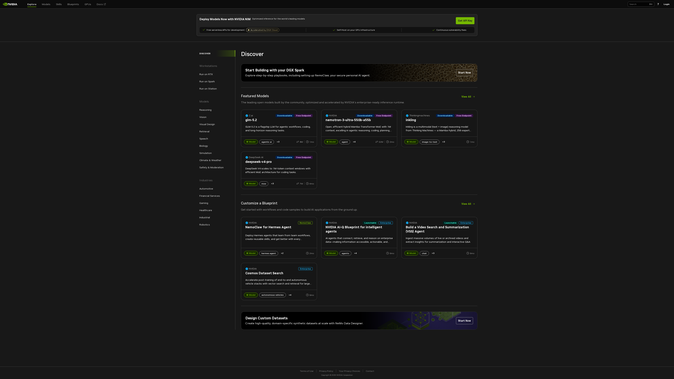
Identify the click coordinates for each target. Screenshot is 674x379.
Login (666, 4)
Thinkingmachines (419, 115)
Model (252, 141)
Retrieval (204, 131)
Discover (204, 53)
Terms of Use (306, 371)
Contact (370, 371)
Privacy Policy (326, 371)
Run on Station (208, 88)
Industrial (204, 217)
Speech (203, 138)
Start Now (464, 72)
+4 (354, 141)
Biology (203, 145)
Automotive (206, 188)
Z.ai (251, 115)
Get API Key (465, 20)
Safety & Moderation (211, 167)
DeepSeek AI (256, 157)
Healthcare (205, 210)
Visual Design (207, 124)
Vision (202, 117)
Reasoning (205, 109)
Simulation (205, 153)
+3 (278, 141)
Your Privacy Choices (349, 371)
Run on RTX (206, 74)
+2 (282, 253)
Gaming (203, 203)
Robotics (204, 224)
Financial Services (209, 195)
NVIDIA (333, 115)
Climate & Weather (210, 160)
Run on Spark (207, 81)
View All (466, 96)
